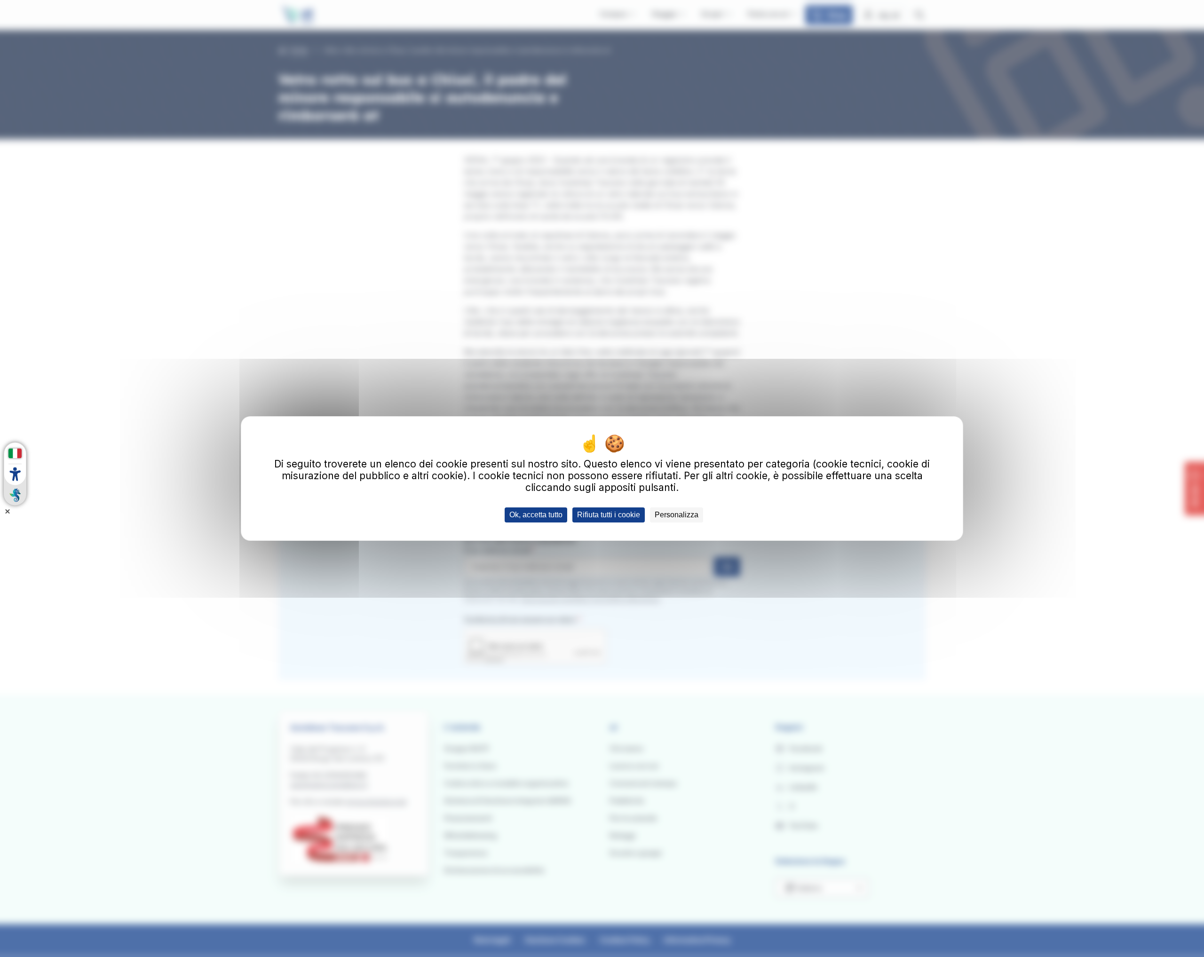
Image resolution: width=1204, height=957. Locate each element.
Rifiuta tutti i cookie (608, 515)
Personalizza (676, 515)
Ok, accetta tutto (535, 515)
